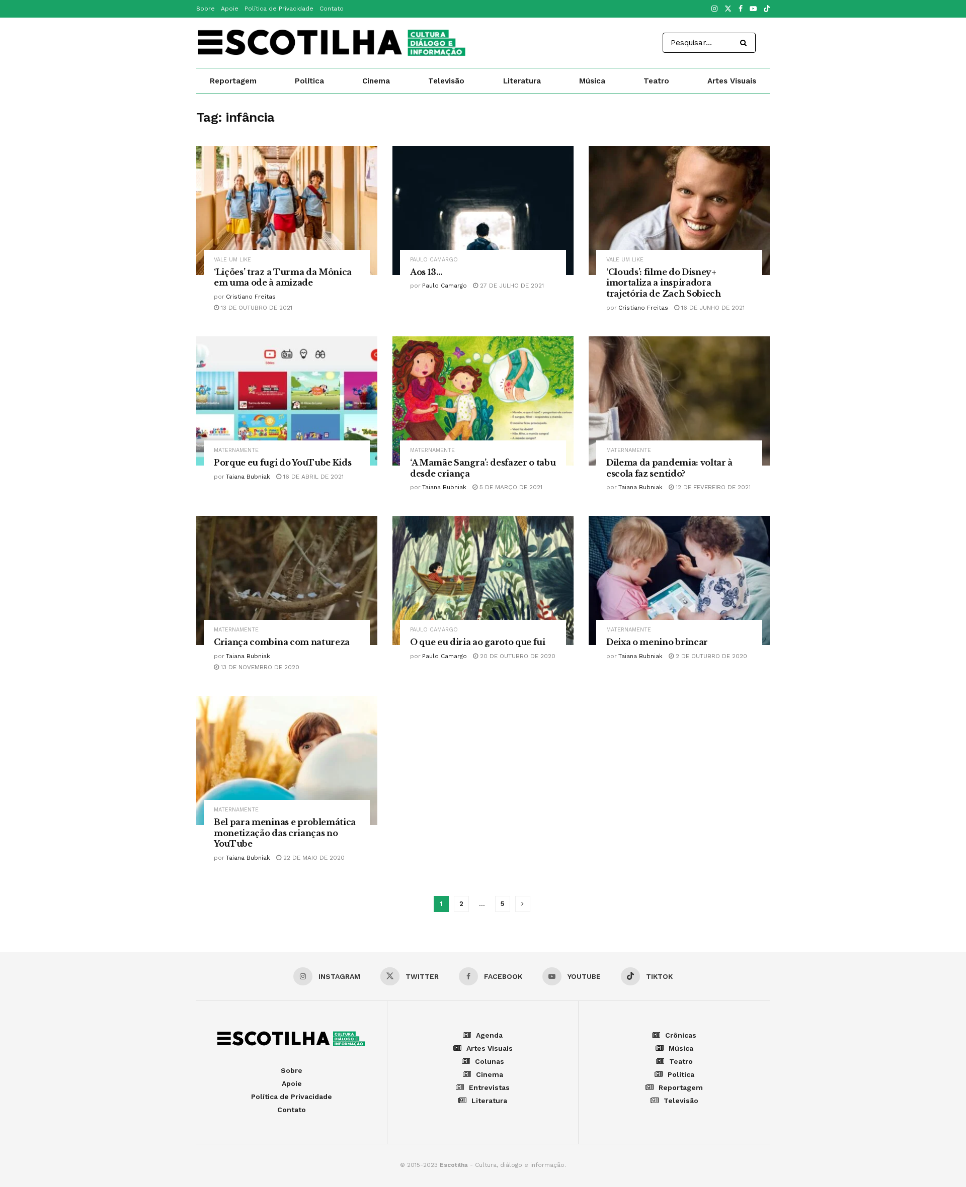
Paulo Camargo (434, 259)
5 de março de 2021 (509, 487)
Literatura (522, 80)
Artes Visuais (731, 80)
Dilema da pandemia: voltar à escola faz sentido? (669, 468)
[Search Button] (745, 43)
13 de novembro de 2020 (259, 667)
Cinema (376, 80)
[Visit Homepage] (332, 42)
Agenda (489, 1035)
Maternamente (236, 450)
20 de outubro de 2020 (516, 656)
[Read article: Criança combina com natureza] (286, 580)
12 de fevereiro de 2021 (712, 487)
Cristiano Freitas (251, 296)
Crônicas (680, 1035)
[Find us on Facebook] (741, 9)
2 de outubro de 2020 (710, 656)
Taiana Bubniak (248, 476)
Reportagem (233, 80)
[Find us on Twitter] (728, 9)
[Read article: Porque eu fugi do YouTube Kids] (286, 401)
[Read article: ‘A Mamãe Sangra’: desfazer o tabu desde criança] (483, 401)
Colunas (489, 1061)
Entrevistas (489, 1087)
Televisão (446, 80)
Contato (331, 8)
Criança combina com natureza (282, 642)
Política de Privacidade (279, 8)
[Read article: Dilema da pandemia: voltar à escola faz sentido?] (679, 401)
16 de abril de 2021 (312, 476)
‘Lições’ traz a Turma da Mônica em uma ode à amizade (283, 277)
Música (592, 80)
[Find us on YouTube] (753, 9)
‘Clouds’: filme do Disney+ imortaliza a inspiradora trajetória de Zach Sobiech (663, 283)
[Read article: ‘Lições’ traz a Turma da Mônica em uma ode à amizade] (286, 210)
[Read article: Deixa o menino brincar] (679, 580)
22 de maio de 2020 (313, 857)
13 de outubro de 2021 (255, 307)
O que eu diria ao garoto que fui (477, 642)
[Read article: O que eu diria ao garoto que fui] (483, 580)
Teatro (656, 80)
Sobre (205, 8)
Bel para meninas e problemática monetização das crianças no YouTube (285, 833)
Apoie (229, 8)
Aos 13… (426, 272)
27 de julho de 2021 (511, 285)
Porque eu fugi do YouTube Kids (282, 463)
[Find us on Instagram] (714, 9)
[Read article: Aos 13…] (483, 210)
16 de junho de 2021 (712, 307)
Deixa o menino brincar (657, 642)
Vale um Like (232, 259)
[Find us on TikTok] (767, 9)
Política (309, 80)
